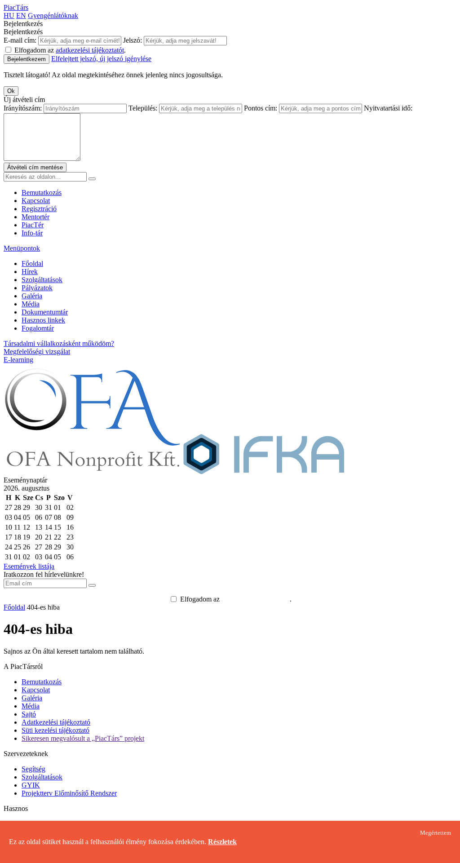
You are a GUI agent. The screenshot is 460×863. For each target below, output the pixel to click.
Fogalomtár (38, 328)
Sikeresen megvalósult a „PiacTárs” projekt (83, 738)
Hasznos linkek (43, 320)
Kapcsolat (36, 200)
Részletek (222, 841)
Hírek (30, 271)
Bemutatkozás (42, 192)
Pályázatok (37, 288)
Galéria (32, 296)
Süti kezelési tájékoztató (55, 730)
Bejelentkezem (26, 59)
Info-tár (32, 233)
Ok (11, 91)
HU (9, 15)
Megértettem (435, 833)
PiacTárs (16, 7)
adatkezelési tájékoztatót (90, 50)
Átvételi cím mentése (35, 167)
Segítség (33, 769)
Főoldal (32, 263)
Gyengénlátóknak (53, 15)
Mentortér (35, 217)
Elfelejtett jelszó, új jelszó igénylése (101, 58)
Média (31, 304)
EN (21, 15)
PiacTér (33, 225)
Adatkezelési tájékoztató (56, 722)
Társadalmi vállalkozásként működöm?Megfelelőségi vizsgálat (59, 347)
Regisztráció (39, 208)
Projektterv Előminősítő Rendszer (69, 793)
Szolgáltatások (42, 279)
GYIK (31, 785)
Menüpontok (22, 248)
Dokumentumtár (45, 312)
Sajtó (29, 714)
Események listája (29, 566)
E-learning (18, 359)
